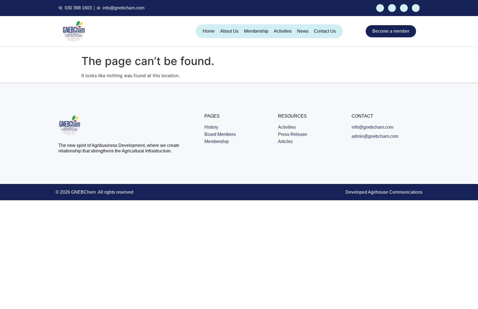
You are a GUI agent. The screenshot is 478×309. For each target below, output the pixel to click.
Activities (283, 31)
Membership (256, 31)
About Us (229, 31)
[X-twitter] (392, 8)
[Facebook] (380, 8)
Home (209, 31)
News (302, 31)
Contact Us (325, 31)
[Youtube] (404, 8)
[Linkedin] (416, 8)
